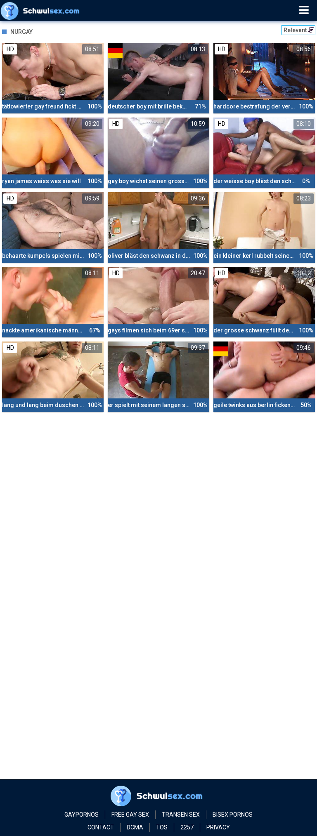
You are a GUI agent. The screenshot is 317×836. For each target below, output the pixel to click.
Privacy (218, 827)
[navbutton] (304, 10)
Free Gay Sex (130, 814)
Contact (101, 827)
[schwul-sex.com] (42, 10)
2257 (187, 827)
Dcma (135, 827)
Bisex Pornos (233, 814)
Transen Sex (181, 814)
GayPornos (81, 814)
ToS (162, 827)
